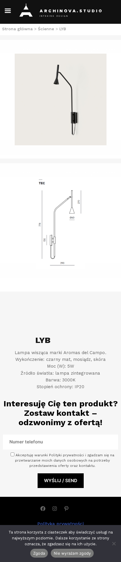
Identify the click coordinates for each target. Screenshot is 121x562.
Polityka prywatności (60, 523)
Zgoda (39, 553)
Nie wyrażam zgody (72, 553)
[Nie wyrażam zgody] (114, 543)
